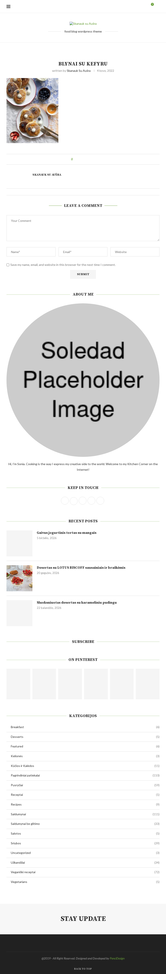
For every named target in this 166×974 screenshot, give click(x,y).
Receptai (85, 794)
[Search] (157, 6)
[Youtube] (140, 6)
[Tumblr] (135, 6)
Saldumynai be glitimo (85, 823)
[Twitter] (122, 6)
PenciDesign (117, 958)
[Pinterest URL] (18, 684)
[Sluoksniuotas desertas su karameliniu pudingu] (19, 613)
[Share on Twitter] (84, 159)
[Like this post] (75, 159)
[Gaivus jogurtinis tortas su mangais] (19, 543)
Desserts (85, 737)
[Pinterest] (131, 6)
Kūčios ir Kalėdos (85, 766)
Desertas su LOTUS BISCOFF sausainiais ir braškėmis (81, 567)
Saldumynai (85, 814)
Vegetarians (85, 882)
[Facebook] (117, 6)
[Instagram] (126, 6)
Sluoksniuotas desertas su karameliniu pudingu (77, 602)
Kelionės (85, 756)
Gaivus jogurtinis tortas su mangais (66, 533)
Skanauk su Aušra (79, 70)
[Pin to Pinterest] (88, 159)
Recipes (85, 804)
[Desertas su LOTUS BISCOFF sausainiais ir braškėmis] (19, 578)
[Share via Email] (92, 159)
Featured (85, 746)
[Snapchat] (145, 6)
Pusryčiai (85, 785)
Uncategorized (85, 853)
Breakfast (85, 727)
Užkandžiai (85, 862)
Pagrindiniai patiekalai (85, 775)
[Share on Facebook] (80, 159)
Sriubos (85, 843)
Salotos (85, 833)
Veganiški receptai (85, 872)
